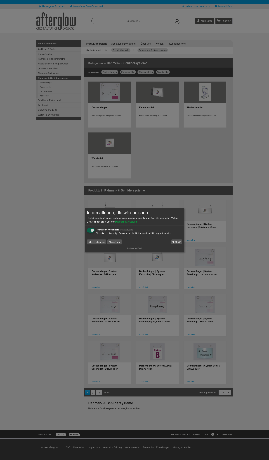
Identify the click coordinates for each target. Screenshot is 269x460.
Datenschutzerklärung (126, 221)
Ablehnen (176, 241)
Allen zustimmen (96, 241)
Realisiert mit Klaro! (134, 248)
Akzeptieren (114, 241)
